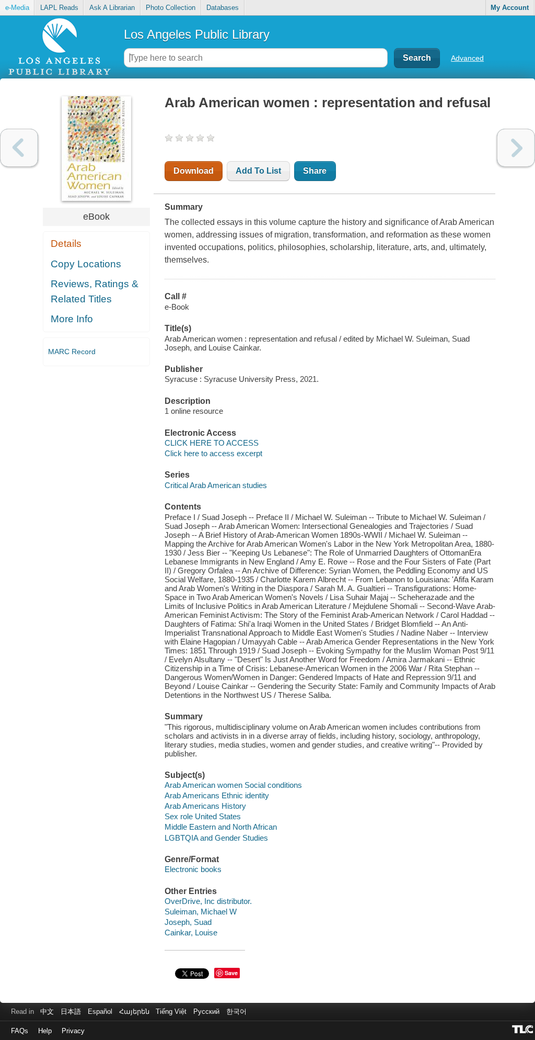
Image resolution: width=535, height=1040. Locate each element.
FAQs (19, 1031)
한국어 (236, 1011)
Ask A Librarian (112, 8)
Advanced (467, 58)
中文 (47, 1011)
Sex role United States (203, 816)
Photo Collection (170, 8)
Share (315, 170)
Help (45, 1031)
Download (193, 170)
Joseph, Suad (188, 922)
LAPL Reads (59, 8)
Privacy (73, 1031)
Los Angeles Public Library (197, 34)
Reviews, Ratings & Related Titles (94, 291)
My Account (510, 8)
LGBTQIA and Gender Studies (216, 837)
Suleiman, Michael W (201, 911)
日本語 (71, 1011)
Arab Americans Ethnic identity (217, 795)
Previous (19, 148)
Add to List (258, 170)
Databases (222, 8)
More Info (72, 318)
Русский (206, 1011)
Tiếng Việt (171, 1011)
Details (66, 243)
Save (231, 973)
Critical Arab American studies (216, 485)
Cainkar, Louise (191, 932)
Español (100, 1011)
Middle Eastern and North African (221, 826)
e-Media (17, 8)
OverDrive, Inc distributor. (208, 901)
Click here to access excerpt (213, 453)
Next (516, 148)
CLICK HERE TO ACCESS (212, 442)
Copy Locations (86, 263)
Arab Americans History (205, 805)
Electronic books (193, 869)
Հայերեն (134, 1011)
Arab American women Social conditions (233, 785)
